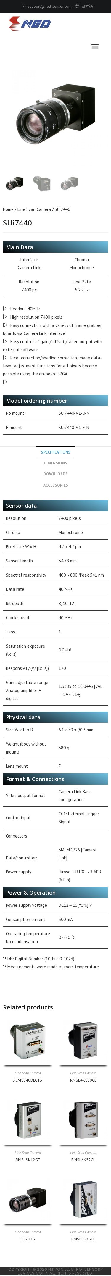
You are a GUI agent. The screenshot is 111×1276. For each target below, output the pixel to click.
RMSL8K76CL (83, 1239)
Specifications (55, 452)
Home (8, 209)
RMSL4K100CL (83, 1080)
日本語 (87, 6)
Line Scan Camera (34, 209)
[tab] (55, 452)
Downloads (56, 474)
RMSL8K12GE (28, 1159)
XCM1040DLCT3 (27, 1080)
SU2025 (27, 1239)
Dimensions (55, 463)
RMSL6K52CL (83, 1159)
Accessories (55, 485)
